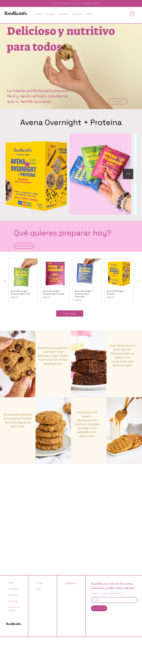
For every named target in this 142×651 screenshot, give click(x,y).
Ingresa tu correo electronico (106, 593)
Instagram (71, 583)
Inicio (11, 582)
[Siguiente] (137, 281)
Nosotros (13, 601)
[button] (132, 13)
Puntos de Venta (14, 609)
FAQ (38, 589)
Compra (13, 588)
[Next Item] (128, 174)
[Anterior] (4, 281)
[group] (71, 281)
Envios (40, 583)
